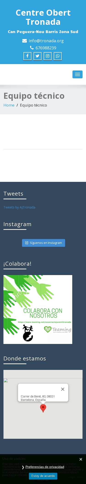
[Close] (62, 389)
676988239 (46, 48)
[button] (43, 408)
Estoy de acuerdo (43, 476)
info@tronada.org (46, 40)
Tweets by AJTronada (19, 207)
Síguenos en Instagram (46, 243)
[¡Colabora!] (37, 309)
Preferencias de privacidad (44, 467)
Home (8, 105)
